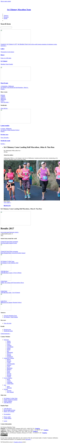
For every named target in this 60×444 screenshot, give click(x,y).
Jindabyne (3, 98)
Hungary (9, 365)
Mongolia (9, 387)
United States (10, 383)
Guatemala (9, 382)
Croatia (8, 362)
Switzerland (10, 356)
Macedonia (9, 368)
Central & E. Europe (9, 358)
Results (5, 18)
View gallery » (7, 202)
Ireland (8, 349)
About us (6, 15)
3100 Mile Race (8, 402)
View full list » (4, 108)
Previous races (7, 329)
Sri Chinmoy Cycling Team (10, 398)
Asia (5, 385)
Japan (8, 386)
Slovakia (9, 375)
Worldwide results (8, 331)
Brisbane (3, 95)
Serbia (8, 372)
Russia (8, 371)
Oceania (6, 389)
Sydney (2, 100)
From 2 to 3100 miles (6, 58)
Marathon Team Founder (7, 64)
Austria (8, 341)
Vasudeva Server (18, 442)
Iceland (8, 348)
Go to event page (5, 232)
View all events (7, 323)
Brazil (8, 379)
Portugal (9, 355)
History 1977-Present (9, 411)
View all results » (5, 137)
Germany (9, 345)
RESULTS (7, 205)
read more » (28, 439)
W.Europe (6, 339)
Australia (9, 390)
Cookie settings (7, 418)
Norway (9, 354)
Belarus (9, 359)
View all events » (5, 102)
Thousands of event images (7, 52)
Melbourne (3, 99)
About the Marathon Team (10, 315)
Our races (6, 17)
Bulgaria (9, 361)
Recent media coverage (9, 410)
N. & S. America (8, 378)
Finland (9, 342)
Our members (7, 414)
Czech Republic (11, 363)
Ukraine (9, 376)
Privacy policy (7, 417)
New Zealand (10, 392)
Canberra (3, 96)
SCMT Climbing (8, 401)
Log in (5, 421)
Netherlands (10, 352)
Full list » (3, 143)
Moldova (9, 369)
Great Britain (10, 346)
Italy (8, 351)
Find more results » (14, 232)
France (8, 344)
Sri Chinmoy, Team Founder (11, 317)
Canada (9, 380)
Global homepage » (5, 333)
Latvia (8, 366)
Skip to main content (6, 1)
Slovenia (9, 373)
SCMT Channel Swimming (10, 399)
